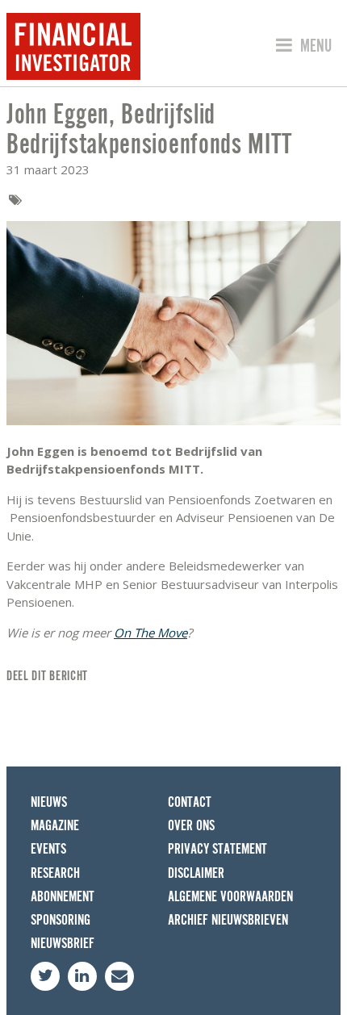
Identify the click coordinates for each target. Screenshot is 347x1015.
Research (55, 873)
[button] (301, 46)
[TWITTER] (45, 976)
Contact (189, 802)
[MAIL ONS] (119, 976)
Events (48, 849)
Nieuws (49, 802)
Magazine (55, 825)
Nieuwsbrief (62, 943)
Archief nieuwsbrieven (228, 920)
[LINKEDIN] (82, 976)
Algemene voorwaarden (230, 896)
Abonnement (62, 896)
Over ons (191, 825)
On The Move (150, 632)
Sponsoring (60, 920)
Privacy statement (217, 849)
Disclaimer (196, 873)
